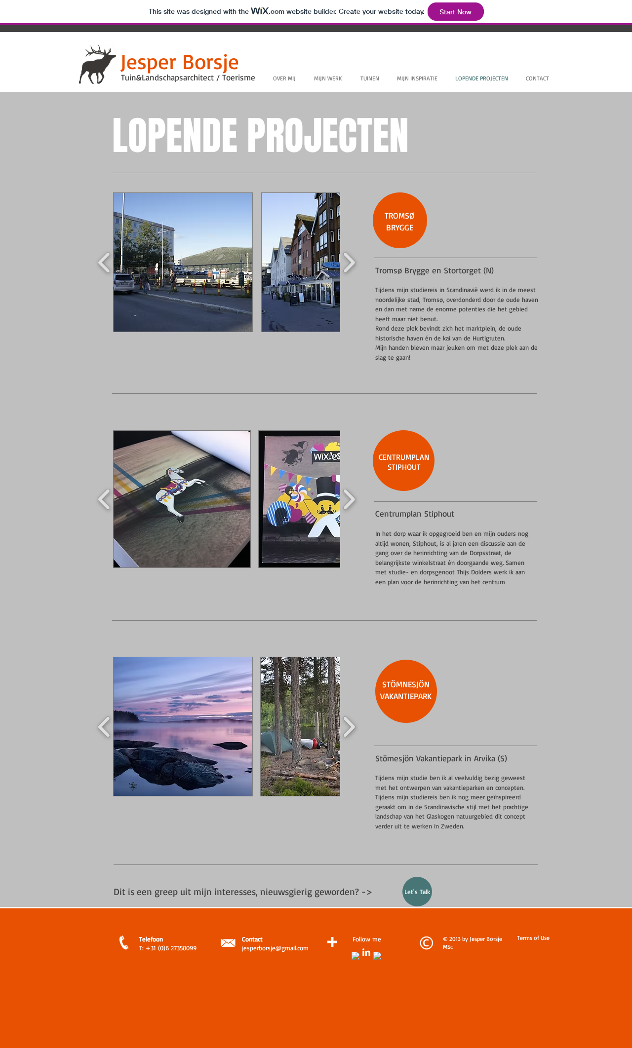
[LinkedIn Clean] (366, 952)
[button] (183, 262)
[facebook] (355, 956)
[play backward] (104, 262)
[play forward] (349, 262)
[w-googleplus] (377, 956)
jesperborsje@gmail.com (275, 948)
